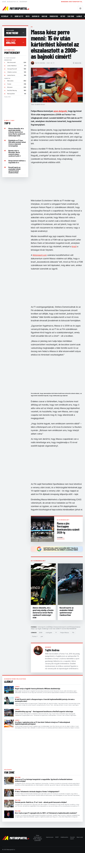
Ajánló (79, 16)
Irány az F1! (19, 16)
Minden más (54, 16)
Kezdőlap (4, 16)
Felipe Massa (64, 632)
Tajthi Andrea (40, 63)
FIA (73, 632)
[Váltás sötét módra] (80, 8)
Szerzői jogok (72, 837)
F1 (11, 16)
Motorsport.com (40, 255)
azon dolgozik (60, 111)
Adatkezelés (64, 837)
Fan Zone (71, 16)
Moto (28, 16)
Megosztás (78, 63)
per (42, 636)
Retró (63, 16)
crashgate (49, 632)
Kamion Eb (35, 16)
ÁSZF (57, 837)
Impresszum (49, 837)
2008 (40, 632)
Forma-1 (34, 636)
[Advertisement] (15, 107)
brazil (74, 246)
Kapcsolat (80, 837)
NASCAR (44, 16)
